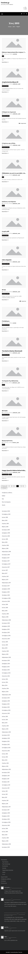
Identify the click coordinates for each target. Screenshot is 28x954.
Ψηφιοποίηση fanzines (7, 870)
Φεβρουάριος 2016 (6, 620)
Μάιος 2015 (4, 648)
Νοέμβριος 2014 (6, 666)
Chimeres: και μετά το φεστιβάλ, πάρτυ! (14, 173)
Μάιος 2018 (4, 542)
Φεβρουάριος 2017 (6, 582)
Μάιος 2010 (4, 834)
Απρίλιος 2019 (5, 523)
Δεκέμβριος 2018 (6, 533)
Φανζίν (3, 384)
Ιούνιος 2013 (5, 719)
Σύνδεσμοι (3, 881)
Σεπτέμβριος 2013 (6, 710)
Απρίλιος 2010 (5, 838)
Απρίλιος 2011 (5, 800)
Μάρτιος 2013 (5, 729)
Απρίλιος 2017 (5, 576)
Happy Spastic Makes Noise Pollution (14, 470)
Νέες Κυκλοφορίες (5, 86)
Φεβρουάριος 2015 (6, 657)
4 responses (23, 123)
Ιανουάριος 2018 (6, 554)
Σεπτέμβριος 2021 (6, 514)
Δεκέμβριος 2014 (6, 663)
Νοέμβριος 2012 (6, 741)
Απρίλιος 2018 (5, 545)
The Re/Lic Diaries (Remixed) (12, 351)
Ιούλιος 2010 (5, 828)
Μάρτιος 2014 (5, 691)
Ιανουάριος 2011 (5, 810)
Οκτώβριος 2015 (6, 632)
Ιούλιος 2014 (5, 679)
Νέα (3, 56)
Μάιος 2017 (4, 573)
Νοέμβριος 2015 (6, 629)
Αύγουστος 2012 (6, 750)
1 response (23, 301)
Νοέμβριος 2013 (6, 704)
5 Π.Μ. (4, 290)
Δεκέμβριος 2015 (6, 626)
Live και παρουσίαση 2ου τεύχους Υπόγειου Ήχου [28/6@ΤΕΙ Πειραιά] (14, 52)
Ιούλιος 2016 (5, 604)
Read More (4, 62)
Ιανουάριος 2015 (6, 660)
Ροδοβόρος (6, 321)
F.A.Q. (3, 874)
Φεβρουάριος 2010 (6, 844)
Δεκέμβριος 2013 (6, 701)
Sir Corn (4, 411)
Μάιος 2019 (4, 520)
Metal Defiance (17, 899)
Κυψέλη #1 (5, 231)
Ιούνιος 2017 (5, 570)
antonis (15, 54)
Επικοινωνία (4, 883)
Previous (4, 486)
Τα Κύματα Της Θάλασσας (10, 381)
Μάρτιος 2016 (5, 617)
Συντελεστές (5, 866)
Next (5, 488)
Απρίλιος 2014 (5, 688)
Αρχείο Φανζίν (4, 877)
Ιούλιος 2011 (5, 791)
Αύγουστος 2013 (6, 713)
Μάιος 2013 (4, 722)
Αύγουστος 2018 (6, 536)
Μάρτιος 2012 (5, 766)
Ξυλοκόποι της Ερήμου (17, 887)
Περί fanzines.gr (6, 864)
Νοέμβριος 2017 (6, 558)
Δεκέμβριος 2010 (6, 813)
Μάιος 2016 (4, 610)
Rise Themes (19, 952)
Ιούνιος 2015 (5, 645)
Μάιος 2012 (4, 760)
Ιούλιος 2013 (5, 716)
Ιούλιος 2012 (5, 754)
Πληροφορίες (4, 859)
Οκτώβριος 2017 (6, 561)
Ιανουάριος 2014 (6, 698)
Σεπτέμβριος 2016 (6, 598)
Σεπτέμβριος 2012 (6, 747)
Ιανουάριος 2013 (6, 735)
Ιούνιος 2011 (5, 794)
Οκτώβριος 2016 (6, 595)
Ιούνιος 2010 (5, 831)
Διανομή (4, 868)
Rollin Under (22, 914)
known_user (16, 442)
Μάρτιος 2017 (5, 579)
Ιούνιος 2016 (5, 607)
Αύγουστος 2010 (6, 825)
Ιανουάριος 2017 (6, 586)
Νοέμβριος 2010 (6, 816)
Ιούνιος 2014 (5, 682)
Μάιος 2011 (4, 797)
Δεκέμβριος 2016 (6, 589)
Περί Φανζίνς (5, 862)
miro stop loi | (6, 260)
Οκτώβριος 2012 (6, 744)
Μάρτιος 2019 (5, 526)
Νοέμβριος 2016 (6, 592)
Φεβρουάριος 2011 (6, 806)
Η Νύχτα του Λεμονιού (9, 112)
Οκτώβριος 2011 (5, 782)
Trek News (13, 927)
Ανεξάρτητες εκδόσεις (5, 115)
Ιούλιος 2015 (5, 642)
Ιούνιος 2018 (5, 539)
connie (14, 323)
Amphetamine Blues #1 (10, 82)
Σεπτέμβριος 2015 (6, 635)
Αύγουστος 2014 (6, 676)
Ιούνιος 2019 (5, 517)
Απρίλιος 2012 (5, 763)
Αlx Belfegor (7, 899)
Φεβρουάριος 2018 (6, 551)
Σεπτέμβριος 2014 (6, 673)
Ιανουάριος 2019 (6, 530)
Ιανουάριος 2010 (6, 847)
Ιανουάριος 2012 (6, 772)
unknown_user (16, 84)
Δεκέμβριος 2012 (6, 738)
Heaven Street (12, 936)
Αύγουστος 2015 (6, 638)
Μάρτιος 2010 (5, 841)
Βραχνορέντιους (7, 441)
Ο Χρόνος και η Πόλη (8, 143)
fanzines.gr (5, 3)
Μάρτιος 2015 (5, 654)
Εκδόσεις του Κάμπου (9, 202)
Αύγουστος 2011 (5, 788)
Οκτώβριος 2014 (6, 670)
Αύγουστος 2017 (6, 567)
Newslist (8, 952)
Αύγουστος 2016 (6, 601)
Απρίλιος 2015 (5, 651)
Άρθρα (3, 205)
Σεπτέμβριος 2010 (6, 822)
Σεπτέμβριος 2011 (6, 785)
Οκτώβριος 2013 (6, 707)
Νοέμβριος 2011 (5, 778)
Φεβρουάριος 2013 (6, 732)
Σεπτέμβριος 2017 (6, 564)
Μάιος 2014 (4, 685)
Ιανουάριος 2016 (6, 623)
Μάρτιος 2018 (5, 548)
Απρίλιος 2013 (5, 726)
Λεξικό (3, 872)
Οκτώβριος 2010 (6, 819)
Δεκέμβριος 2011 (6, 775)
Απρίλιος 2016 (5, 614)
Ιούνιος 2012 (5, 757)
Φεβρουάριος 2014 (6, 694)
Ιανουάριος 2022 (6, 511)
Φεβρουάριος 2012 (6, 769)
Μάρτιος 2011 (5, 803)
